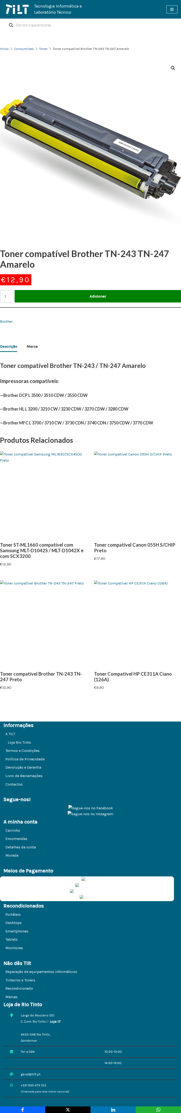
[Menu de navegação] (171, 9)
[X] (67, 1109)
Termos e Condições (22, 750)
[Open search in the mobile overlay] (36, 25)
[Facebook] (22, 1109)
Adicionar (98, 296)
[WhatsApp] (158, 1109)
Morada (11, 855)
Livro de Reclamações (23, 776)
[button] (173, 68)
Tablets (11, 939)
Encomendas (16, 838)
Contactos (14, 784)
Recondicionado (19, 988)
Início (4, 49)
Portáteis (13, 914)
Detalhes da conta (20, 847)
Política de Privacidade (25, 759)
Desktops (13, 922)
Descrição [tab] (8, 346)
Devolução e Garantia (23, 767)
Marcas (11, 997)
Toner (43, 49)
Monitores (14, 948)
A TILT (10, 734)
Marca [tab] (32, 346)
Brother (6, 321)
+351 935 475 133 (33, 1085)
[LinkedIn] (113, 1109)
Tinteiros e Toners (20, 980)
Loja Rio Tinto (19, 742)
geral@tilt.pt (31, 1074)
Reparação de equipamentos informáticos (41, 971)
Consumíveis (24, 49)
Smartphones (16, 931)
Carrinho (12, 830)
